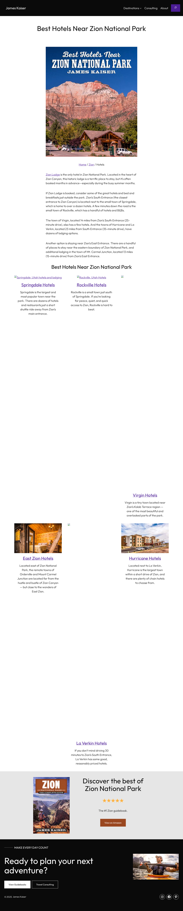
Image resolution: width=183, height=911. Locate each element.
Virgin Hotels (145, 495)
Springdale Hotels (38, 284)
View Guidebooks (17, 884)
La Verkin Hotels (91, 743)
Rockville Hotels (91, 284)
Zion (91, 164)
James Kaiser (16, 8)
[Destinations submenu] (141, 8)
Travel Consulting (45, 884)
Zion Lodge (53, 174)
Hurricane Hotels (145, 558)
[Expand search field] (175, 8)
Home (82, 164)
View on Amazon (113, 822)
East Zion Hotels (38, 558)
